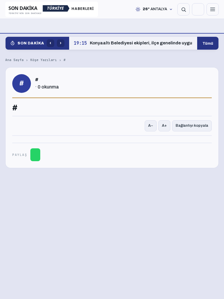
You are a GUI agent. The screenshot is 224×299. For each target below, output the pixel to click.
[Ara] (183, 9)
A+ (164, 126)
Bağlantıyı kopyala (192, 126)
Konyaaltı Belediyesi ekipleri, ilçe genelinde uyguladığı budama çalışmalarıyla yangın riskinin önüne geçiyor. (133, 43)
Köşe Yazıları (43, 60)
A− (150, 126)
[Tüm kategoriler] (212, 9)
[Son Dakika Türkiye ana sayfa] (51, 9)
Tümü (207, 43)
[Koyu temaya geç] (198, 9)
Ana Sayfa (14, 60)
